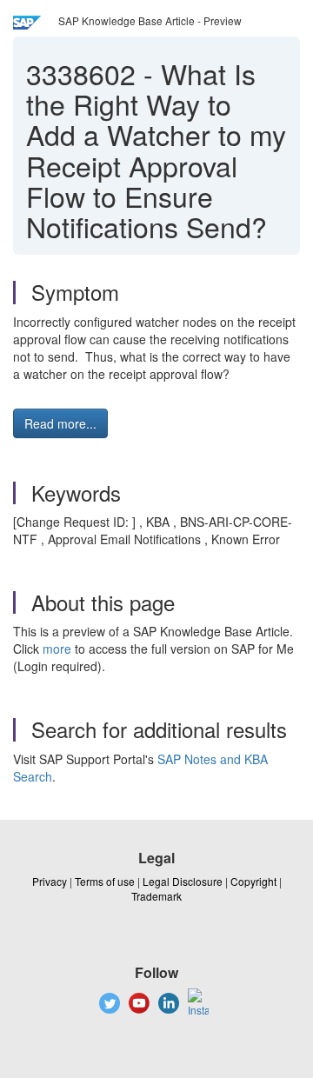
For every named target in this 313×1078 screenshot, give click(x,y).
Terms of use (105, 881)
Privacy (49, 881)
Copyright (253, 881)
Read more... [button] (60, 423)
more (57, 648)
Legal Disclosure (183, 881)
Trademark (156, 895)
